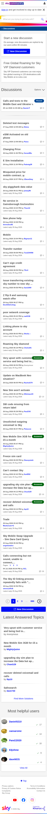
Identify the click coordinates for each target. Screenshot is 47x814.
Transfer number (12, 249)
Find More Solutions (23, 698)
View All (23, 768)
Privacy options (7, 786)
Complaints (6, 791)
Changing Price (12, 149)
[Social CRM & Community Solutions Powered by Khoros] (39, 808)
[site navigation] (2, 3)
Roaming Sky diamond (16, 344)
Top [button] (25, 781)
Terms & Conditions (37, 786)
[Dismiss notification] (44, 10)
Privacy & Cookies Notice (11, 788)
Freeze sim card (12, 456)
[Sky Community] (15, 3)
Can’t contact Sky (13, 470)
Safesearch (10, 687)
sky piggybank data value (17, 186)
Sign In (44, 4)
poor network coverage (16, 312)
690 (32, 601)
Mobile (7, 234)
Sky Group (6, 793)
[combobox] (21, 19)
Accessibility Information (36, 788)
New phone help (12, 218)
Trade (6, 519)
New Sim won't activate (16, 390)
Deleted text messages (16, 123)
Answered (38, 358)
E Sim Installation (13, 160)
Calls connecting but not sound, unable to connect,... (17, 559)
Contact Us (41, 791)
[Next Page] (39, 601)
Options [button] (37, 90)
